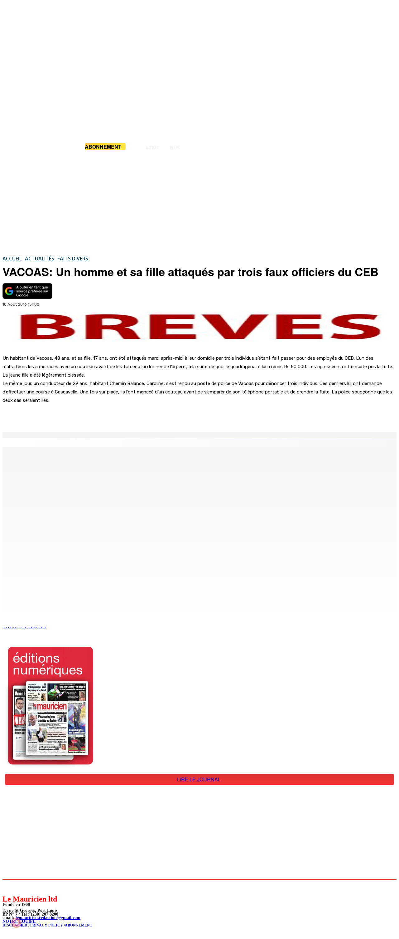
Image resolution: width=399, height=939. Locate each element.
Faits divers (72, 258)
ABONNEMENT (78, 925)
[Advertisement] (199, 202)
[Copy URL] (109, 416)
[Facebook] (65, 416)
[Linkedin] (36, 887)
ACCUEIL (12, 258)
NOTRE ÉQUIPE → (21, 921)
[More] (132, 416)
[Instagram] (22, 887)
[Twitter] (87, 416)
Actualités (39, 258)
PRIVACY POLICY (46, 925)
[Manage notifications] (16, 923)
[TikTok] (50, 887)
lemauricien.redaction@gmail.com (48, 917)
